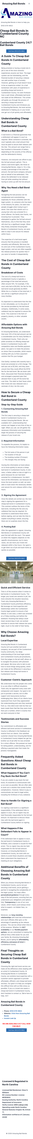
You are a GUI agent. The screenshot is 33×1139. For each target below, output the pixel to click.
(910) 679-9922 (7, 26)
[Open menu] (29, 3)
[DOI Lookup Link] (21, 1105)
